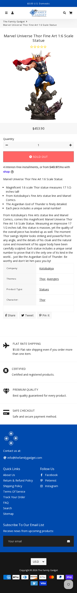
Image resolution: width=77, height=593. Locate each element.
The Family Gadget (14, 21)
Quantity (8, 139)
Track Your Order (14, 497)
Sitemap (8, 514)
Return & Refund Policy (18, 480)
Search (7, 508)
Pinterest (50, 480)
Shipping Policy (12, 486)
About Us (9, 475)
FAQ (6, 502)
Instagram (51, 486)
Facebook (51, 475)
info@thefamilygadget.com (24, 458)
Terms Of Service (14, 491)
